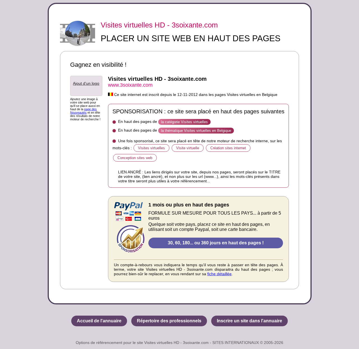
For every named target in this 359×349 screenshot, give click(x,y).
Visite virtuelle (187, 148)
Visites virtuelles (151, 148)
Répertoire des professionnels (169, 320)
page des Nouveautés (83, 110)
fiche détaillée (219, 274)
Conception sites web (135, 158)
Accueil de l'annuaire (99, 320)
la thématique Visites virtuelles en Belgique (196, 130)
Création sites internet (228, 148)
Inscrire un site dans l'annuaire (249, 320)
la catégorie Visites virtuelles (184, 122)
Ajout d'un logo (86, 83)
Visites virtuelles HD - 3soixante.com (159, 25)
